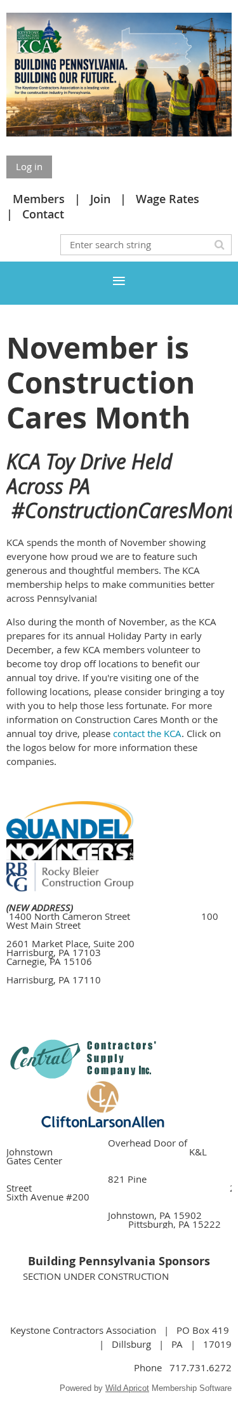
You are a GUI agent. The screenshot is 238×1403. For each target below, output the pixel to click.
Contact (43, 214)
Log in (29, 166)
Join (100, 198)
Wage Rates (167, 198)
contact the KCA (147, 733)
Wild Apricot (127, 1388)
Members (39, 198)
